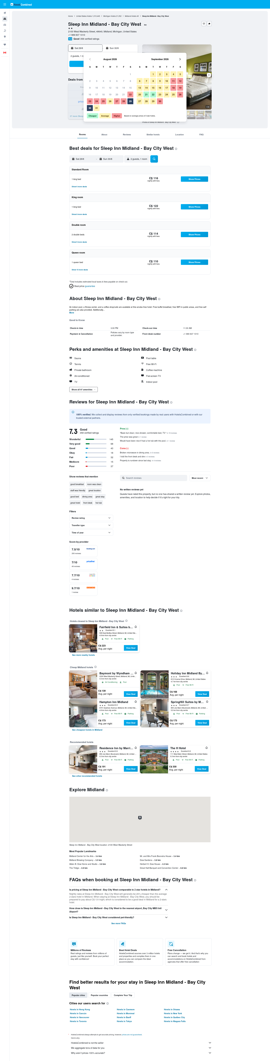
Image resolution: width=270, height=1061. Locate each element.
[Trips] (4, 44)
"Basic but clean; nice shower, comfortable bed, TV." (148, 432)
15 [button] (130, 87)
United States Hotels (84, 16)
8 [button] (130, 81)
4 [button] (103, 81)
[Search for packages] (4, 30)
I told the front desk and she (137, 456)
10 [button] (96, 87)
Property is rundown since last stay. (140, 460)
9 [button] (90, 87)
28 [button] (123, 101)
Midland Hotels (130, 16)
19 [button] (110, 94)
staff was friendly (77, 490)
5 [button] (110, 81)
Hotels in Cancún (78, 1013)
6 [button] (117, 81)
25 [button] (103, 101)
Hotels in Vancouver (79, 1017)
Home (70, 16)
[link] (83, 655)
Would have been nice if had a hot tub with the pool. (147, 440)
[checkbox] (83, 551)
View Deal (130, 647)
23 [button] (90, 101)
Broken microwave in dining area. (139, 452)
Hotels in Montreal (125, 1013)
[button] (5, 4)
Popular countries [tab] (99, 995)
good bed (74, 496)
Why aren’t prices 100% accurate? (88, 1053)
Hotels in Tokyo (124, 1021)
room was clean (94, 484)
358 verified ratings (89, 38)
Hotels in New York (173, 1013)
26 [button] (110, 101)
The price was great (133, 436)
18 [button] (103, 94)
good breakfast (77, 484)
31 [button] (96, 108)
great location (95, 490)
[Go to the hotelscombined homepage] (21, 4)
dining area (87, 496)
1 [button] (130, 74)
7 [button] (123, 81)
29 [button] (130, 101)
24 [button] (96, 101)
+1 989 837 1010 (76, 34)
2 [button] (90, 81)
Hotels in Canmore (126, 1009)
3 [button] (96, 81)
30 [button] (90, 108)
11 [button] (103, 87)
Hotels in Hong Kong (80, 1009)
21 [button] (123, 94)
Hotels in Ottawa (172, 1009)
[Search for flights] (4, 13)
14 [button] (123, 87)
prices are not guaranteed (132, 1034)
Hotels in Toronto (78, 1021)
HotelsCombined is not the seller (87, 1042)
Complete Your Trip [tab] (123, 995)
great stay (100, 496)
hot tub (99, 502)
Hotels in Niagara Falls (175, 1021)
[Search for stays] (4, 19)
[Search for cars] (4, 25)
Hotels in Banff (124, 1017)
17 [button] (96, 94)
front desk (87, 502)
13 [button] (117, 87)
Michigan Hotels (109, 16)
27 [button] (117, 101)
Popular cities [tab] (78, 995)
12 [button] (110, 87)
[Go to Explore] (4, 36)
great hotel (75, 502)
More (71, 312)
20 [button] (117, 94)
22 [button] (130, 94)
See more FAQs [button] (118, 923)
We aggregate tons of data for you (87, 1047)
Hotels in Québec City (174, 1017)
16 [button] (90, 94)
